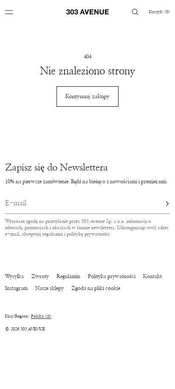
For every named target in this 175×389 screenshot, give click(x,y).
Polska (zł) (41, 316)
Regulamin (68, 276)
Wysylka (14, 276)
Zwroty (40, 276)
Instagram (16, 288)
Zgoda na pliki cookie (95, 288)
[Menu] (15, 11)
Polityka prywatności (111, 276)
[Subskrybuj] (159, 203)
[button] (135, 11)
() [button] (159, 12)
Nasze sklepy (49, 288)
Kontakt (152, 276)
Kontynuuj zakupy (87, 96)
